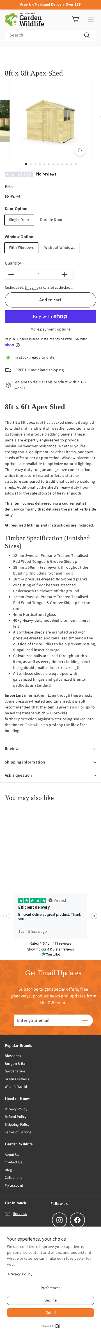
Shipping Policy (17, 1124)
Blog (8, 1170)
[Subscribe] (85, 1020)
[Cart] (75, 19)
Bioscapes (13, 1055)
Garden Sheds (67, 55)
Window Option (19, 237)
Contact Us (13, 1162)
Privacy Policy (16, 1109)
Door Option (16, 209)
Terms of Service (18, 1132)
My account (14, 1185)
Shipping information (25, 762)
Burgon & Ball (16, 1063)
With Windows (21, 247)
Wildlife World (16, 1086)
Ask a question (18, 775)
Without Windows (59, 247)
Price (10, 187)
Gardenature (15, 1071)
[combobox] (50, 35)
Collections (13, 1177)
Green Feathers (17, 1079)
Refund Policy (16, 1116)
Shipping (31, 287)
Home (9, 55)
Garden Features (35, 55)
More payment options (51, 329)
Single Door (19, 220)
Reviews (12, 749)
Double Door (51, 220)
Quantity (13, 263)
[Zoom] (80, 150)
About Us (12, 1154)
